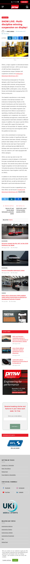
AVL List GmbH (15, 448)
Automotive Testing (7, 529)
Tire (3, 539)
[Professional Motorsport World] (15, 6)
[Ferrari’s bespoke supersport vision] (15, 258)
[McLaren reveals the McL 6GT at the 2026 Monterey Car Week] (15, 231)
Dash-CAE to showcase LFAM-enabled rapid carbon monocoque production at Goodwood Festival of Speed (14, 297)
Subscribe (24, 1)
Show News (5, 17)
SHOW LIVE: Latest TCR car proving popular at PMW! (21, 210)
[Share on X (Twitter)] (15, 38)
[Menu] (3, 7)
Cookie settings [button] (6, 560)
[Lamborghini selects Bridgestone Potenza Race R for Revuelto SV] (6, 362)
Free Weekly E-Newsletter (9, 475)
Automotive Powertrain (8, 536)
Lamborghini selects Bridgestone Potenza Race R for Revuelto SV (20, 361)
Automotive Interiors (7, 526)
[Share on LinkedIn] (10, 38)
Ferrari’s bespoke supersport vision (13, 270)
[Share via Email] (26, 38)
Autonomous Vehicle (7, 532)
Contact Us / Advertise (8, 465)
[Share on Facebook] (20, 38)
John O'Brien (10, 31)
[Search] (27, 7)
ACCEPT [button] (15, 560)
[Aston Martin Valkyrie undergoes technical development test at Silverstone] (6, 350)
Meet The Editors (6, 468)
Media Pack (5, 471)
